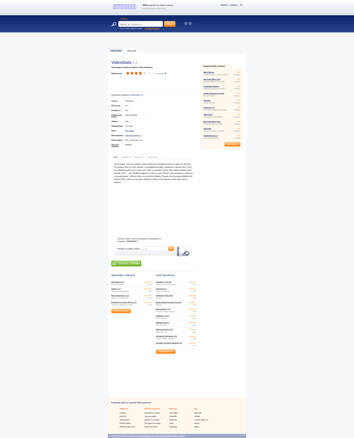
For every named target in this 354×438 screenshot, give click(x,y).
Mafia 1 (197, 427)
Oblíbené (124, 409)
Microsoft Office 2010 (212, 122)
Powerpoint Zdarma (211, 86)
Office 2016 (208, 115)
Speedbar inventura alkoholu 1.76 (169, 343)
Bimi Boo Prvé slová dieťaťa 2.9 (123, 302)
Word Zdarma (209, 72)
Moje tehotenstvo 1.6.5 (120, 296)
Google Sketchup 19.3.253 (214, 94)
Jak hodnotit (160, 73)
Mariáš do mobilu (151, 427)
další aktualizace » (165, 351)
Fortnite (197, 416)
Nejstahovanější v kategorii (214, 66)
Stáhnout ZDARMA (126, 263)
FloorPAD (173, 416)
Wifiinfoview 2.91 (162, 323)
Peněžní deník (125, 423)
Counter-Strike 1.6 (201, 420)
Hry (195, 409)
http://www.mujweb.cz (133, 136)
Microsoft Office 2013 (212, 79)
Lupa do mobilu (150, 416)
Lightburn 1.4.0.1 (162, 316)
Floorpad (207, 101)
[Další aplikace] (190, 24)
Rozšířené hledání (152, 29)
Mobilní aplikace (152, 409)
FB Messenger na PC (128, 427)
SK (241, 5)
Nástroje (173, 409)
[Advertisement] (177, 40)
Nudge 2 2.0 (116, 289)
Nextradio (207, 129)
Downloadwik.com (147, 436)
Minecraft (197, 413)
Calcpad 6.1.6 (161, 289)
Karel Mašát (129, 131)
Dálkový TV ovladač (152, 420)
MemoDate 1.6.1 (117, 282)
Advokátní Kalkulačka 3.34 (166, 336)
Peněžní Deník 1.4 (211, 136)
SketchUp (173, 420)
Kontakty (233, 5)
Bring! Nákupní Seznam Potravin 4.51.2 (168, 303)
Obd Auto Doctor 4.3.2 (164, 330)
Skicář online (124, 420)
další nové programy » (121, 311)
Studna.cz (124, 19)
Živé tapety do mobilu (153, 423)
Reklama (224, 5)
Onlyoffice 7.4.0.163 (163, 282)
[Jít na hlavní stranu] (124, 9)
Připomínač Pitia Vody (164, 296)
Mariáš (196, 423)
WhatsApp (173, 427)
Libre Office (173, 413)
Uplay (171, 423)
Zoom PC (123, 416)
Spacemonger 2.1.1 (163, 309)
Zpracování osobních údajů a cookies (170, 436)
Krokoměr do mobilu (152, 413)
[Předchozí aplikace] (186, 24)
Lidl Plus (123, 413)
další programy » (232, 144)
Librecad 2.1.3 (209, 108)
